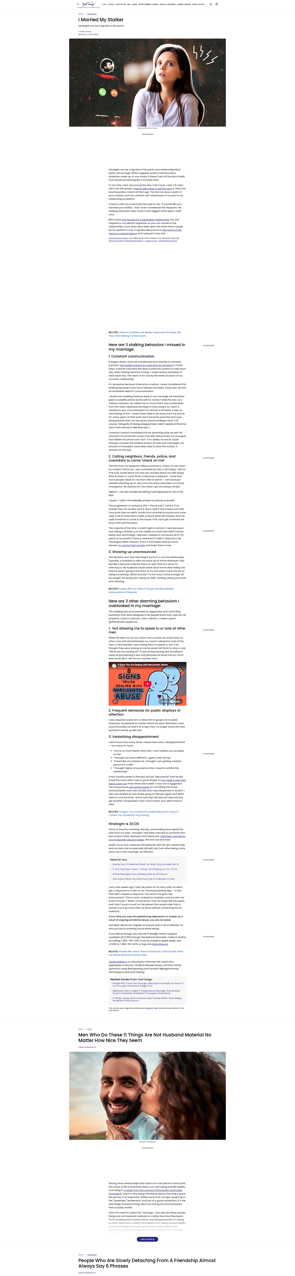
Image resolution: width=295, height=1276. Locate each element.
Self (128, 4)
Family (134, 4)
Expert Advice (198, 4)
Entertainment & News (148, 4)
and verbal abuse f (140, 787)
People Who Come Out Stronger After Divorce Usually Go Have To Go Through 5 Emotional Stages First (148, 984)
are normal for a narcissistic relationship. (145, 219)
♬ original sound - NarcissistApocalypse (160, 241)
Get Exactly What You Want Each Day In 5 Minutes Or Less (144, 879)
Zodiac (111, 4)
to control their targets (132, 545)
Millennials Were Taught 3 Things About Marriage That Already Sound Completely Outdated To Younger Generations (146, 992)
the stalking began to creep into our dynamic (146, 365)
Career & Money (184, 4)
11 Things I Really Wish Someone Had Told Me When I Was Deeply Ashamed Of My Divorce (147, 999)
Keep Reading (147, 1239)
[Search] (210, 4)
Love (104, 4)
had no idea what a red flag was (153, 188)
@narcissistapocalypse (119, 238)
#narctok (175, 238)
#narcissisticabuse (134, 241)
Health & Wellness (168, 4)
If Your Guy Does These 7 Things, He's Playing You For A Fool (145, 869)
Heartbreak (92, 14)
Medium (149, 1008)
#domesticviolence (117, 241)
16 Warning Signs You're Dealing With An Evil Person (140, 874)
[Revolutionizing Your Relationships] (88, 4)
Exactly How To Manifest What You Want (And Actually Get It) (146, 864)
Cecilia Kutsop (84, 31)
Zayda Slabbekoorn (87, 1047)
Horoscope (121, 4)
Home (80, 14)
